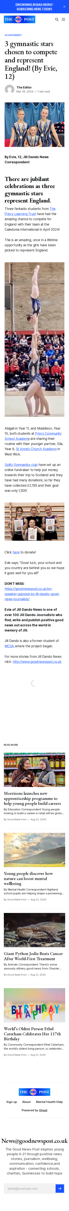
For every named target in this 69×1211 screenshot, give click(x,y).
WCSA (10, 646)
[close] (64, 7)
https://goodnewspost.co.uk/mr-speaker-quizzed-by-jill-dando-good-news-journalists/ (32, 594)
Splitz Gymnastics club (21, 465)
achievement (13, 35)
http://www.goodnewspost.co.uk (37, 662)
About (26, 1102)
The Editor (24, 87)
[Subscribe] (60, 1188)
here (16, 552)
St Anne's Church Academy (36, 449)
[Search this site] (57, 19)
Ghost (43, 1110)
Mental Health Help (49, 1102)
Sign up (11, 1102)
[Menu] (63, 19)
